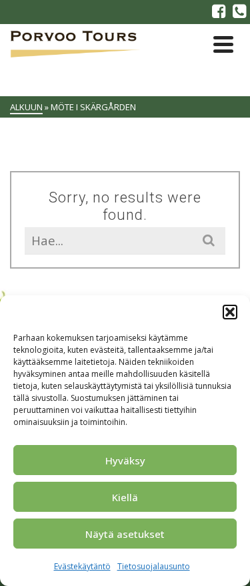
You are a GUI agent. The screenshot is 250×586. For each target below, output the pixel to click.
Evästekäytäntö (82, 566)
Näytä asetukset (125, 534)
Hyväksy (125, 460)
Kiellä (125, 497)
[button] (230, 312)
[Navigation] (223, 44)
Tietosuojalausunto (153, 566)
